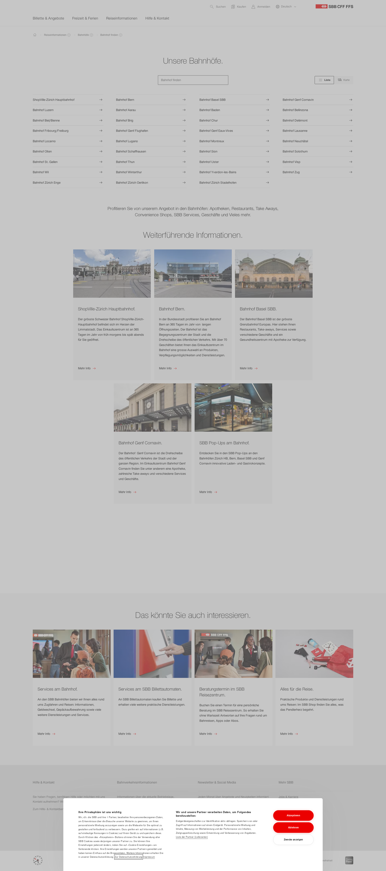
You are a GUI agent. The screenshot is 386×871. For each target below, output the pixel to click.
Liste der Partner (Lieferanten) (192, 836)
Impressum (149, 856)
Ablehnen (293, 827)
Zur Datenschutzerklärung (128, 856)
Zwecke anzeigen (293, 839)
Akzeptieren (293, 815)
